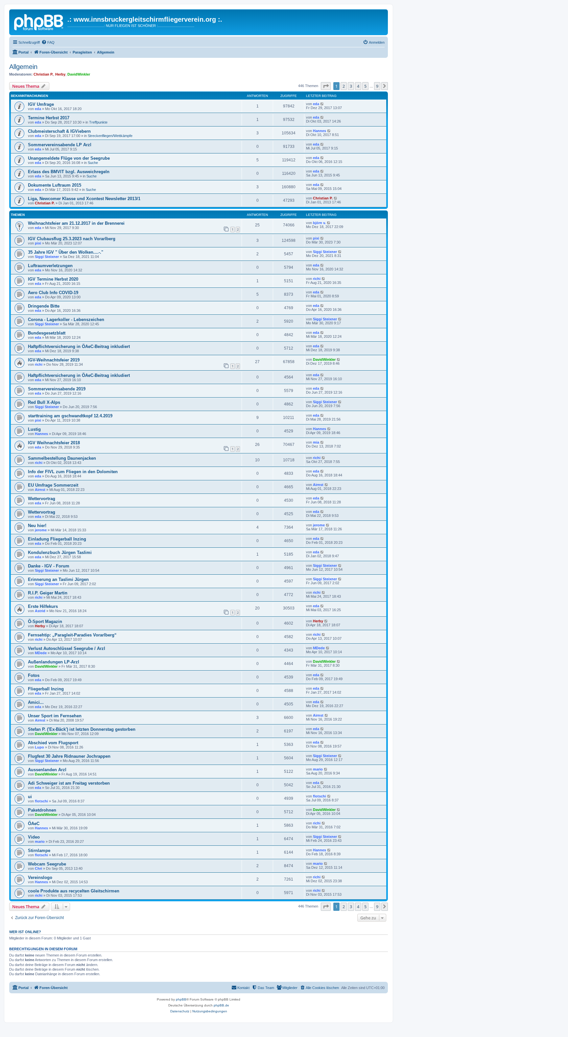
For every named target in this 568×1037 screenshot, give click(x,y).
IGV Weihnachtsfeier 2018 (54, 442)
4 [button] (358, 86)
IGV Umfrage (41, 104)
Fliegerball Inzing (46, 688)
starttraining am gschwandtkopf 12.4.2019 (70, 415)
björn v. (319, 223)
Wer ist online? (25, 932)
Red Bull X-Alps (44, 402)
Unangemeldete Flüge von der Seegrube (69, 158)
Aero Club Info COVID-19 (53, 292)
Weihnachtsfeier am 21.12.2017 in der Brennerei (76, 223)
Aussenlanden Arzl (47, 769)
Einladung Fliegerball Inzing (57, 539)
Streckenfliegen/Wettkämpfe (110, 136)
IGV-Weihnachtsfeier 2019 (54, 359)
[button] (326, 86)
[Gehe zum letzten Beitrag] (322, 104)
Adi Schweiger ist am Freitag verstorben (69, 783)
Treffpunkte (98, 122)
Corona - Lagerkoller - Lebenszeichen (66, 319)
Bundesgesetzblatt (46, 333)
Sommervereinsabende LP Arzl (59, 144)
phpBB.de (221, 1005)
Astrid (40, 611)
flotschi (41, 801)
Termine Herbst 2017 (48, 117)
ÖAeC (33, 823)
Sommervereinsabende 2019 (56, 388)
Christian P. (43, 74)
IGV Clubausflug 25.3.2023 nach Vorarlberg (71, 238)
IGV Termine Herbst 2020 (53, 279)
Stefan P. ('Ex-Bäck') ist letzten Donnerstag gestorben (81, 729)
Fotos (33, 675)
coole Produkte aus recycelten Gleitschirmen (73, 890)
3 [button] (351, 86)
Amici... (36, 702)
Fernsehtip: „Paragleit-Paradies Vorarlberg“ (72, 635)
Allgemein (23, 66)
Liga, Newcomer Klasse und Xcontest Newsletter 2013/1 (84, 198)
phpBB (181, 999)
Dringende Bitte (43, 306)
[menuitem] (48, 42)
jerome (41, 530)
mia (316, 442)
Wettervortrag (41, 498)
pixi (38, 243)
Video (34, 837)
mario (318, 769)
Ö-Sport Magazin (45, 621)
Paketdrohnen (42, 810)
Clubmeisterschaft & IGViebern (59, 131)
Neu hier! (37, 525)
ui (30, 796)
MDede (41, 653)
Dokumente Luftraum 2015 (54, 185)
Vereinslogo (40, 877)
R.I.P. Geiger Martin (47, 592)
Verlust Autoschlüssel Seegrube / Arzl (66, 648)
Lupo (39, 747)
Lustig (34, 429)
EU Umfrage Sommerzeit (53, 485)
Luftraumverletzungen (50, 265)
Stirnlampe (39, 850)
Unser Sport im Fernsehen (55, 715)
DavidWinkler (78, 74)
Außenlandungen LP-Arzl (53, 661)
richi (316, 279)
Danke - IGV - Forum (48, 566)
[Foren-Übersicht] (39, 21)
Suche (93, 163)
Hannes (319, 131)
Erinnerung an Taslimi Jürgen (58, 579)
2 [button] (344, 86)
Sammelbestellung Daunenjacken (62, 458)
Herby (60, 74)
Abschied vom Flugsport (53, 742)
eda (38, 109)
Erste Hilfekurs (43, 606)
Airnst (40, 490)
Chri (38, 868)
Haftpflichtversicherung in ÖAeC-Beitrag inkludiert (79, 346)
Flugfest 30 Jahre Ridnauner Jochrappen (69, 756)
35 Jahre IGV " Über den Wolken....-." (65, 252)
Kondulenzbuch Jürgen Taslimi (60, 552)
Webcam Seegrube (47, 864)
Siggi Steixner (47, 257)
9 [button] (377, 86)
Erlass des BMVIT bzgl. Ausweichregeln (68, 171)
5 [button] (365, 86)
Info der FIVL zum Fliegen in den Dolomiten (73, 471)
